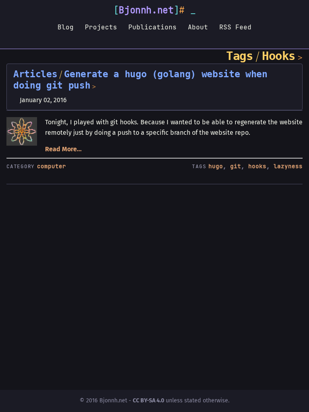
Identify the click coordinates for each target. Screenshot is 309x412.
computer (51, 166)
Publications (152, 27)
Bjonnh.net (146, 10)
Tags (239, 56)
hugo (215, 166)
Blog (66, 27)
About (198, 27)
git (235, 166)
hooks (257, 166)
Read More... (63, 149)
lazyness (288, 166)
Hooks (278, 56)
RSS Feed (235, 27)
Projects (101, 27)
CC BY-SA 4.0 (148, 400)
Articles (35, 74)
